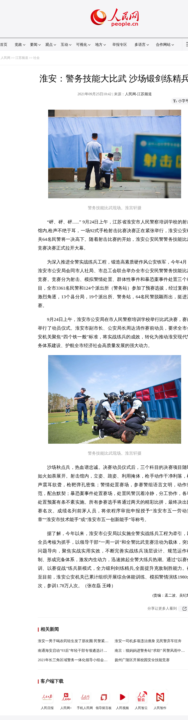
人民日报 (47, 708)
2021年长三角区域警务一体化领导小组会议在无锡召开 (82, 660)
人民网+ (66, 708)
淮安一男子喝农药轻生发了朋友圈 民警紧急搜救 (77, 641)
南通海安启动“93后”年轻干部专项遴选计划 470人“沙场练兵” (86, 650)
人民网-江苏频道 (138, 94)
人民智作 (160, 708)
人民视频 (122, 708)
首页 (3, 44)
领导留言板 (104, 708)
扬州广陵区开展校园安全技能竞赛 (142, 660)
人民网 (5, 58)
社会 (36, 58)
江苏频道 (21, 58)
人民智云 (141, 708)
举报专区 (119, 44)
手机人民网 (85, 708)
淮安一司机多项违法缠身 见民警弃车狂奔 (148, 641)
